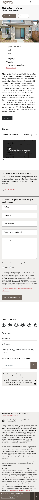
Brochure (7, 118)
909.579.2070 (9, 189)
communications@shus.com (10, 415)
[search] (30, 2)
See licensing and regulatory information (20, 490)
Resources (6, 333)
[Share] (35, 9)
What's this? (11, 68)
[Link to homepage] (8, 2)
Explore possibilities (8, 498)
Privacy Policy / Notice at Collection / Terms (18, 351)
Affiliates (6, 344)
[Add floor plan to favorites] (35, 23)
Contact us (23, 16)
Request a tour (9, 16)
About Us (6, 338)
